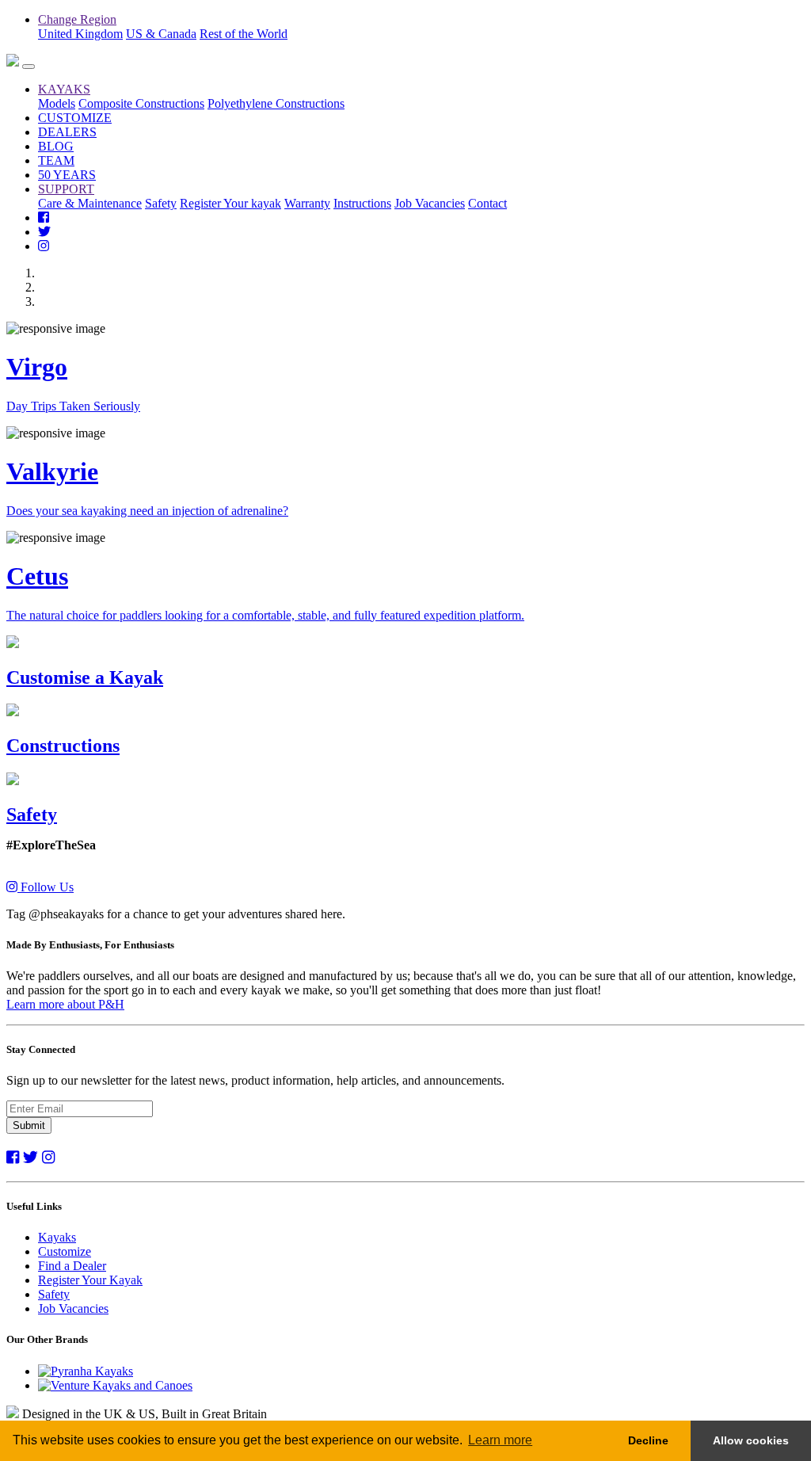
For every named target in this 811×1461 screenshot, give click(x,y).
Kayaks (57, 1237)
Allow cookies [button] (751, 1440)
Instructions (362, 203)
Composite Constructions (141, 103)
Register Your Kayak (90, 1280)
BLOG (56, 146)
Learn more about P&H (65, 1004)
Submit (29, 1125)
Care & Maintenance (90, 203)
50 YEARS (67, 174)
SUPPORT (66, 189)
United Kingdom (80, 33)
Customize (64, 1251)
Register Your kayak (230, 203)
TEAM (56, 160)
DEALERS (67, 132)
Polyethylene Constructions (276, 103)
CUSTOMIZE (75, 117)
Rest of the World (243, 33)
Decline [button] (648, 1440)
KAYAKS (64, 89)
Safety (161, 203)
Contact (487, 203)
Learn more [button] (500, 1440)
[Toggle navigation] (28, 66)
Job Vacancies (429, 203)
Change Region (77, 19)
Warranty (307, 203)
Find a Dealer (72, 1265)
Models (56, 103)
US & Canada (161, 33)
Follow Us (45, 887)
